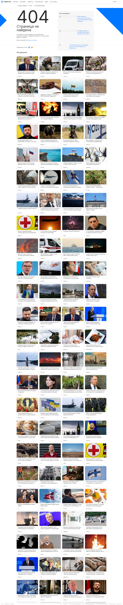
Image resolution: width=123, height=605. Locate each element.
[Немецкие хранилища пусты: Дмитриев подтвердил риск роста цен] (95, 522)
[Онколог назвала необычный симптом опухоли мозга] (73, 568)
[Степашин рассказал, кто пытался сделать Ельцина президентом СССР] (50, 203)
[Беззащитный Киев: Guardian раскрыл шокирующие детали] (50, 294)
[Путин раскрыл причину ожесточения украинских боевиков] (95, 317)
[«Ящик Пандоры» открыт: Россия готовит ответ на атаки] (73, 158)
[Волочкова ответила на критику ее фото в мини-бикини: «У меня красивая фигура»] (50, 454)
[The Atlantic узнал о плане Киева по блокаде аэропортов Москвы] (73, 545)
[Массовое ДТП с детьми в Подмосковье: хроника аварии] (95, 454)
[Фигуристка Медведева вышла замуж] (27, 499)
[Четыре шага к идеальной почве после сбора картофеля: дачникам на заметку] (27, 454)
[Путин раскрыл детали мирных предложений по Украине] (27, 568)
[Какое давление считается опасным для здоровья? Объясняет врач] (95, 158)
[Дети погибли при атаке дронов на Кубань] (73, 67)
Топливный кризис (40, 5)
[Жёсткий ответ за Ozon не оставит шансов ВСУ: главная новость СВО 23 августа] (27, 249)
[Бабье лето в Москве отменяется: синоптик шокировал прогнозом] (73, 363)
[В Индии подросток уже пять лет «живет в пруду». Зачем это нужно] (27, 340)
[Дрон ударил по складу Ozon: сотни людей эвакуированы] (95, 135)
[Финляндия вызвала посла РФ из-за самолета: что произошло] (95, 476)
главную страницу (32, 40)
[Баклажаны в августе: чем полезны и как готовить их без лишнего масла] (95, 340)
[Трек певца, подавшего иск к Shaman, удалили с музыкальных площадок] (50, 522)
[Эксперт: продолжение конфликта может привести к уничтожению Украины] (27, 181)
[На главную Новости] (7, 1)
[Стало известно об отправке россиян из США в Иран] (50, 226)
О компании (6, 604)
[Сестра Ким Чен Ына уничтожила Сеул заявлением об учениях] (50, 385)
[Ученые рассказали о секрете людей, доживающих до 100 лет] (50, 545)
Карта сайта (119, 604)
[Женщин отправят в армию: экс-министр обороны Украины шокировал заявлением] (50, 67)
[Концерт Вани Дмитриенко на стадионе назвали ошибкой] (50, 568)
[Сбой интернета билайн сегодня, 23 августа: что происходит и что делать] (73, 499)
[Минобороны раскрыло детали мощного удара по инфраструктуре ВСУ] (50, 590)
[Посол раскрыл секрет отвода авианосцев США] (73, 408)
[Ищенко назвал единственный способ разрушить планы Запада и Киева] (50, 408)
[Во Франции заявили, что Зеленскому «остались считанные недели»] (27, 135)
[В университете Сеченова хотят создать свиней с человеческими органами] (95, 568)
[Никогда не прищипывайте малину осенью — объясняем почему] (95, 181)
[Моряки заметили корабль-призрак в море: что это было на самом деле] (73, 454)
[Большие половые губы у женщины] (95, 272)
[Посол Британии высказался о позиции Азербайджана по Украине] (73, 431)
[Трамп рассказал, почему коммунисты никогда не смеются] (73, 590)
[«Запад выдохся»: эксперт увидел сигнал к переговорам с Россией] (73, 112)
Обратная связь (112, 604)
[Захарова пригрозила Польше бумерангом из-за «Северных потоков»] (27, 158)
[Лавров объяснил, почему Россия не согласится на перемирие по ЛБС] (95, 385)
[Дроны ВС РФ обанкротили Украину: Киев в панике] (73, 476)
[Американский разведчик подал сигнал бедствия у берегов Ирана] (50, 431)
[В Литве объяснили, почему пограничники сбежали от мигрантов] (73, 90)
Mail (2, 604)
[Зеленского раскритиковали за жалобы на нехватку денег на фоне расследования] (27, 317)
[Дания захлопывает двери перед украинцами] (50, 499)
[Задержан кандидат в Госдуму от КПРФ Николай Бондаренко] (50, 90)
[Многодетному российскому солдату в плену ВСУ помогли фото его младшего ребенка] (27, 90)
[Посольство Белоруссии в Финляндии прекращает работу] (73, 181)
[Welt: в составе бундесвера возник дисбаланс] (95, 408)
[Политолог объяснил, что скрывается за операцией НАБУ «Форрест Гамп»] (95, 590)
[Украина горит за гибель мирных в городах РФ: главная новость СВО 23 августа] (50, 363)
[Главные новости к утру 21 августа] (27, 203)
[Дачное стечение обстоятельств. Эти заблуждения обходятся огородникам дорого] (27, 476)
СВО (31, 5)
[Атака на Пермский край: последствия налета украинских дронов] (27, 226)
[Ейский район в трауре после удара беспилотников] (50, 249)
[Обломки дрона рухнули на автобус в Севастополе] (73, 294)
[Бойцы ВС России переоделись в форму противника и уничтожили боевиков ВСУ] (27, 545)
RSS (61, 604)
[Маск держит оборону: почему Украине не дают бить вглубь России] (27, 67)
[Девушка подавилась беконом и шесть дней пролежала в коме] (73, 522)
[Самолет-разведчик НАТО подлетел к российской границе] (50, 181)
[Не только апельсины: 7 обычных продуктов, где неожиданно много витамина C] (95, 499)
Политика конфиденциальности (88, 604)
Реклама (12, 604)
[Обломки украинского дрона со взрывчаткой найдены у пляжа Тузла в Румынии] (27, 363)
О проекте (65, 604)
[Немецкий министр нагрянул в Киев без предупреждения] (27, 272)
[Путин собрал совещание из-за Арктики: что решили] (50, 317)
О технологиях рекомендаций (75, 604)
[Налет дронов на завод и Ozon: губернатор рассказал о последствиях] (27, 112)
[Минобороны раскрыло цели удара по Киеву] (95, 203)
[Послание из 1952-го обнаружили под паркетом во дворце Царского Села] (95, 90)
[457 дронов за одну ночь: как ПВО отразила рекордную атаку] (95, 112)
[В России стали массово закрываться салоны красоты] (73, 340)
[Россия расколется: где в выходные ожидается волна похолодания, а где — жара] (73, 135)
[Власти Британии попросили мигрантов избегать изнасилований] (95, 363)
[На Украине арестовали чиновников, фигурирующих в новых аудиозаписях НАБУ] (50, 476)
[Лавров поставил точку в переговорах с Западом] (95, 294)
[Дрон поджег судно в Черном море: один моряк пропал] (73, 249)
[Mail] (2, 1)
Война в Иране (23, 5)
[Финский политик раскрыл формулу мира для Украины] (95, 431)
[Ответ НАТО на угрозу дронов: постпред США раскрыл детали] (27, 294)
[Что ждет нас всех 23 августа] (73, 226)
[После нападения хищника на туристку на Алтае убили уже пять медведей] (50, 135)
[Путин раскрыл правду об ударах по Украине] (27, 385)
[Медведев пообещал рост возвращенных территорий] (73, 272)
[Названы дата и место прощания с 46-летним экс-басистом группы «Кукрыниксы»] (27, 590)
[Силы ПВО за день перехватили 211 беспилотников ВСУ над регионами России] (50, 340)
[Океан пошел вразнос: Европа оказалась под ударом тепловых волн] (50, 158)
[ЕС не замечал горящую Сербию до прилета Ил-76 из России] (95, 226)
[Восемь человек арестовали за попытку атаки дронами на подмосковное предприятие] (95, 67)
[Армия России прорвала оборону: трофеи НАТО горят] (95, 249)
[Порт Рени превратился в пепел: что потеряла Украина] (50, 112)
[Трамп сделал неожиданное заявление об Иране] (73, 317)
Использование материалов (102, 604)
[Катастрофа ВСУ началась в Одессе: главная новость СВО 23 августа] (95, 545)
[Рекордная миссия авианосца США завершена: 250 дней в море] (27, 522)
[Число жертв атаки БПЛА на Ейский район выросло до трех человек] (50, 272)
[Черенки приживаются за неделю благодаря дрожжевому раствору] (73, 385)
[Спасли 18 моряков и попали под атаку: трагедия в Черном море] (73, 203)
